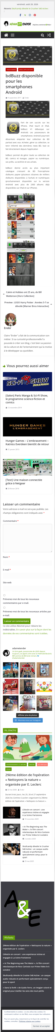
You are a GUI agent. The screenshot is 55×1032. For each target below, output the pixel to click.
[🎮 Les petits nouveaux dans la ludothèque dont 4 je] (10, 703)
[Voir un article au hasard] (49, 35)
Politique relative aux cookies (29, 1021)
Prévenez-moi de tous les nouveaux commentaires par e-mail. (21, 601)
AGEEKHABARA (11, 70)
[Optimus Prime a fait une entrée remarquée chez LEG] (27, 686)
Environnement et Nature (16, 764)
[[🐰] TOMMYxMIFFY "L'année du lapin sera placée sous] (10, 686)
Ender (27, 98)
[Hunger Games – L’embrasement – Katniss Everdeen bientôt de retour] (27, 419)
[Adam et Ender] (6, 35)
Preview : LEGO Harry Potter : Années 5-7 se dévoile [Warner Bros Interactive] (26, 304)
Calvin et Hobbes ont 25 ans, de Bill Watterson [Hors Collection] (24, 294)
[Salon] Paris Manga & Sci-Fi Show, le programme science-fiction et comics (27, 399)
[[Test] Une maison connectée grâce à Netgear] (27, 460)
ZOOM (8, 769)
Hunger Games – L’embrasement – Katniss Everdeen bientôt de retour (27, 442)
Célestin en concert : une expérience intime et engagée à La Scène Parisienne (35, 812)
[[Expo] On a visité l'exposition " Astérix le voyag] (10, 670)
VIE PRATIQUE (42, 764)
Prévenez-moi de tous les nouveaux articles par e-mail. (27, 613)
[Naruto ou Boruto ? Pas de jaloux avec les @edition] (44, 703)
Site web (7, 582)
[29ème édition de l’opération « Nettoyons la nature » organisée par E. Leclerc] (27, 747)
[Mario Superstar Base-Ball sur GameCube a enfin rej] (44, 670)
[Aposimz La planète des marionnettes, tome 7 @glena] (27, 703)
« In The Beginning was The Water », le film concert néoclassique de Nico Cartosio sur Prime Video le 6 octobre (35, 830)
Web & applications (26, 70)
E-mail (7, 569)
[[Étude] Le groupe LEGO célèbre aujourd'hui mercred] (44, 686)
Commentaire (11, 520)
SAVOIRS (31, 764)
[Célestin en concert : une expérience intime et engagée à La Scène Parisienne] (11, 814)
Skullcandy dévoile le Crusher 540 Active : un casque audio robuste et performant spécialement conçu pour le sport (35, 852)
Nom (6, 557)
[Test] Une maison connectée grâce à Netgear (24, 481)
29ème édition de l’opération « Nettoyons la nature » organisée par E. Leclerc (27, 779)
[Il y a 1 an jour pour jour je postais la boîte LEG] (27, 670)
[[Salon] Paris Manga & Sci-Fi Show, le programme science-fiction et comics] (27, 373)
